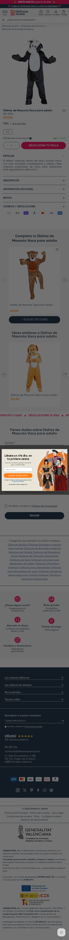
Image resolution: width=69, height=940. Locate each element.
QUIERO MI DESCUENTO (18, 476)
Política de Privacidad (18, 481)
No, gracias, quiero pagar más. (18, 484)
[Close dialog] (65, 451)
